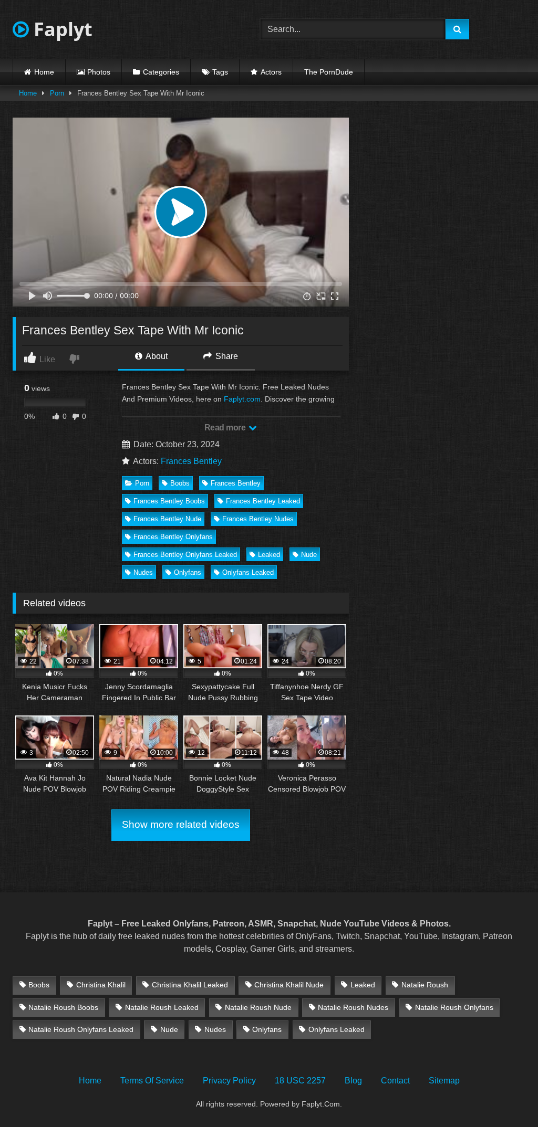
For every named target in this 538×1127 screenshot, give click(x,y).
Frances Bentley (191, 461)
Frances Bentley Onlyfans (173, 537)
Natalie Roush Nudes (353, 1007)
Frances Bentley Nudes (258, 519)
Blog (353, 1080)
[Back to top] (505, 1096)
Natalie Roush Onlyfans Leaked (80, 1029)
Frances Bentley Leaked (263, 501)
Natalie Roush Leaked (162, 1007)
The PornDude (328, 72)
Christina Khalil (101, 985)
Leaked (269, 555)
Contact (395, 1080)
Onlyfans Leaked (248, 572)
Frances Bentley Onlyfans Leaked (185, 555)
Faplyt (60, 29)
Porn (57, 93)
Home (44, 72)
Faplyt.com (242, 399)
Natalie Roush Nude (258, 1007)
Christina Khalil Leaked (190, 985)
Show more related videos (181, 824)
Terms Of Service (152, 1080)
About (156, 356)
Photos (98, 72)
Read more (225, 427)
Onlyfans (187, 572)
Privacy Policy (229, 1080)
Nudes (143, 572)
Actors (271, 72)
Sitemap (444, 1080)
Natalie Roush (424, 985)
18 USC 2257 (300, 1080)
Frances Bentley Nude (167, 519)
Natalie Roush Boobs (63, 1007)
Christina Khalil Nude (289, 985)
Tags (220, 72)
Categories (161, 72)
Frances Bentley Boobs (169, 501)
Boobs (180, 483)
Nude (309, 555)
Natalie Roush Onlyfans (454, 1007)
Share (225, 356)
